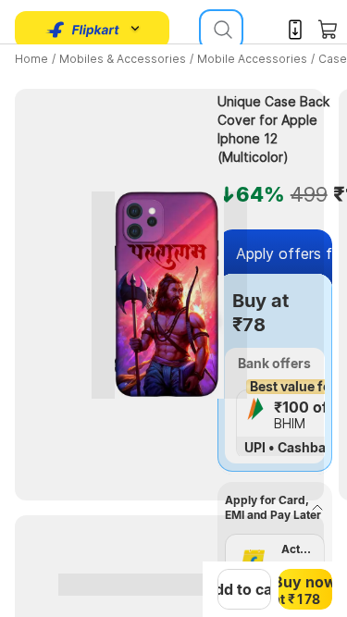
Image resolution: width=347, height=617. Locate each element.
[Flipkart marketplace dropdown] (83, 30)
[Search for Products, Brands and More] (221, 29)
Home (31, 59)
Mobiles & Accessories (122, 59)
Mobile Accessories (252, 59)
